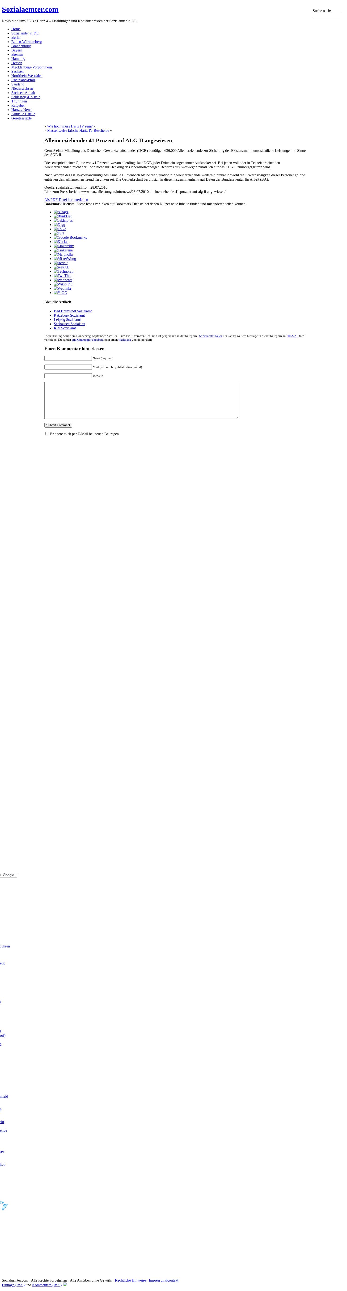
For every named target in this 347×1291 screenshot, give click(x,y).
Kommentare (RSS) (47, 1285)
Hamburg (18, 59)
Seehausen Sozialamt (69, 324)
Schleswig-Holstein (25, 97)
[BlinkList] (63, 216)
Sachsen (17, 71)
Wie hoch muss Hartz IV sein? (70, 126)
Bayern (16, 50)
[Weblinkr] (62, 288)
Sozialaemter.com (30, 9)
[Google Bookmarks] (70, 237)
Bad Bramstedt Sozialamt (73, 311)
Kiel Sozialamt (65, 328)
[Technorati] (63, 271)
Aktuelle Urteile (23, 114)
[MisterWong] (65, 259)
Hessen (16, 63)
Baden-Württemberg (26, 42)
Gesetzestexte (21, 118)
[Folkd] (60, 229)
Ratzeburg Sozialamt (69, 315)
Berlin (16, 37)
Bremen (17, 54)
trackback (124, 339)
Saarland (17, 84)
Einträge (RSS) (13, 1285)
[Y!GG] (60, 293)
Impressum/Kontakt (163, 1280)
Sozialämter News (210, 336)
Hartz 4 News (21, 110)
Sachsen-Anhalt (23, 93)
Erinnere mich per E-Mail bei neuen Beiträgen (84, 434)
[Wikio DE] (63, 284)
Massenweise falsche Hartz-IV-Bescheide (78, 130)
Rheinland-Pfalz (23, 80)
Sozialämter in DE (25, 33)
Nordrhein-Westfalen (26, 76)
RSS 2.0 (293, 336)
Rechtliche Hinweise (130, 1280)
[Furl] (59, 233)
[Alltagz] (61, 212)
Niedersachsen (22, 88)
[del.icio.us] (63, 220)
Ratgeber (18, 105)
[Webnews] (63, 280)
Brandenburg (21, 46)
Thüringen (19, 101)
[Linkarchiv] (64, 246)
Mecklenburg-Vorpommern (31, 67)
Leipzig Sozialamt (67, 320)
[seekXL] (61, 267)
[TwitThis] (62, 276)
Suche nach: (322, 11)
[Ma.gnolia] (63, 254)
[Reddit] (61, 263)
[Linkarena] (63, 250)
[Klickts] (61, 242)
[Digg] (59, 225)
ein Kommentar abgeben (87, 339)
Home (16, 29)
